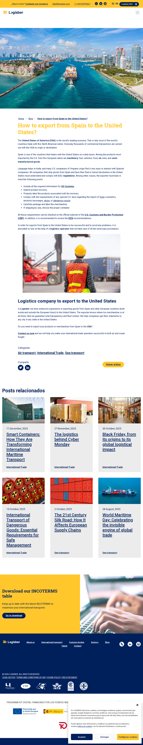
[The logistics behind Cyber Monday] (71, 410)
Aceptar (82, 737)
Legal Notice (8, 677)
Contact (77, 646)
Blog (107, 642)
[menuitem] (113, 3)
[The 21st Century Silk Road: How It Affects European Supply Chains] (71, 491)
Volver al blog (113, 364)
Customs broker (76, 642)
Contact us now (26, 333)
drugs (47, 200)
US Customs (67, 186)
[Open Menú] (137, 12)
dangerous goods (61, 200)
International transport (51, 642)
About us (31, 642)
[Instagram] (105, 3)
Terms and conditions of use (31, 677)
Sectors (94, 642)
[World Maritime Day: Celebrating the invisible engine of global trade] (119, 491)
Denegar (104, 737)
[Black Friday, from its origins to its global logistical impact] (119, 410)
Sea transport (74, 353)
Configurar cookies (127, 737)
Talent (64, 646)
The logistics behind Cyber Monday (66, 439)
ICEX (70, 218)
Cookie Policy (54, 677)
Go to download (14, 615)
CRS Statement (69, 677)
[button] (137, 705)
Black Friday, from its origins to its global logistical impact (119, 442)
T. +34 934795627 (82, 4)
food (102, 197)
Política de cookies (84, 726)
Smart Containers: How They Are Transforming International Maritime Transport (23, 447)
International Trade (50, 353)
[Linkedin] (100, 3)
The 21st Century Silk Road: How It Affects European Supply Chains (70, 522)
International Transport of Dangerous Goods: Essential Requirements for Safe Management (22, 529)
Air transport (27, 353)
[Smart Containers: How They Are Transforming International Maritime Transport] (23, 410)
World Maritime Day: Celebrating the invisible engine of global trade (118, 524)
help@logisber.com (61, 4)
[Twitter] (96, 3)
